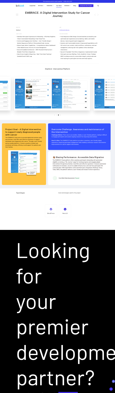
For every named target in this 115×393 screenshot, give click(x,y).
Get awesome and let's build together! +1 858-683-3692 (57, 1)
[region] (57, 211)
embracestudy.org (64, 30)
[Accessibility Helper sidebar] (113, 381)
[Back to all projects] (17, 15)
